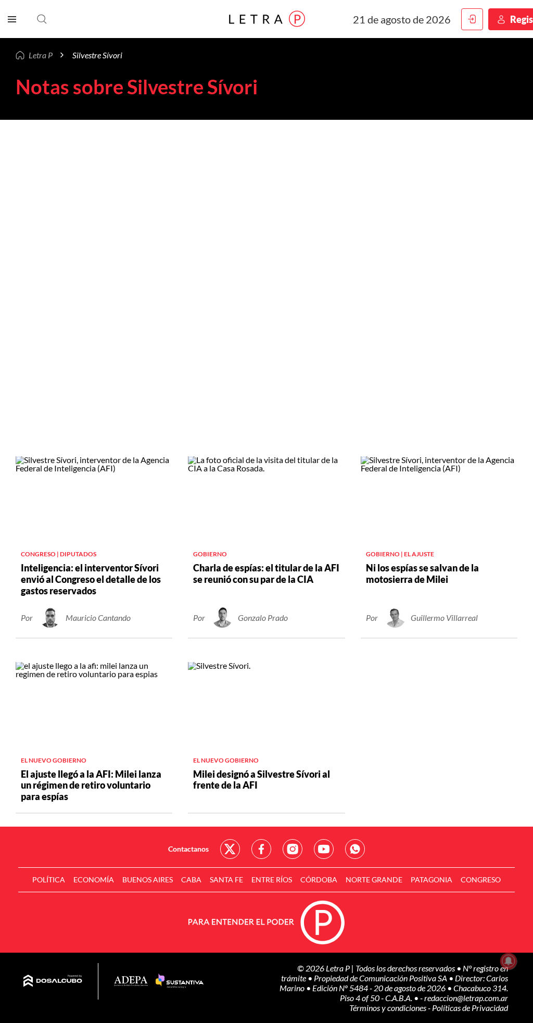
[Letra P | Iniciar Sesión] (472, 19)
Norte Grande (374, 879)
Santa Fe (226, 879)
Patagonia (431, 879)
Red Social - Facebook (261, 849)
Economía (93, 879)
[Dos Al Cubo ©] (52, 981)
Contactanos (188, 848)
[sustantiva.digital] (180, 981)
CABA (191, 879)
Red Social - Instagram (292, 849)
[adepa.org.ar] (131, 981)
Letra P (41, 55)
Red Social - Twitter (230, 849)
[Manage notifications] (508, 961)
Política (48, 879)
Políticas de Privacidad (470, 1008)
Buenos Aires (147, 879)
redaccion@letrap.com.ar (466, 998)
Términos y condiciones (388, 1008)
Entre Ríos (271, 879)
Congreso (481, 879)
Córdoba (318, 879)
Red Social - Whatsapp (355, 849)
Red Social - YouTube (323, 849)
